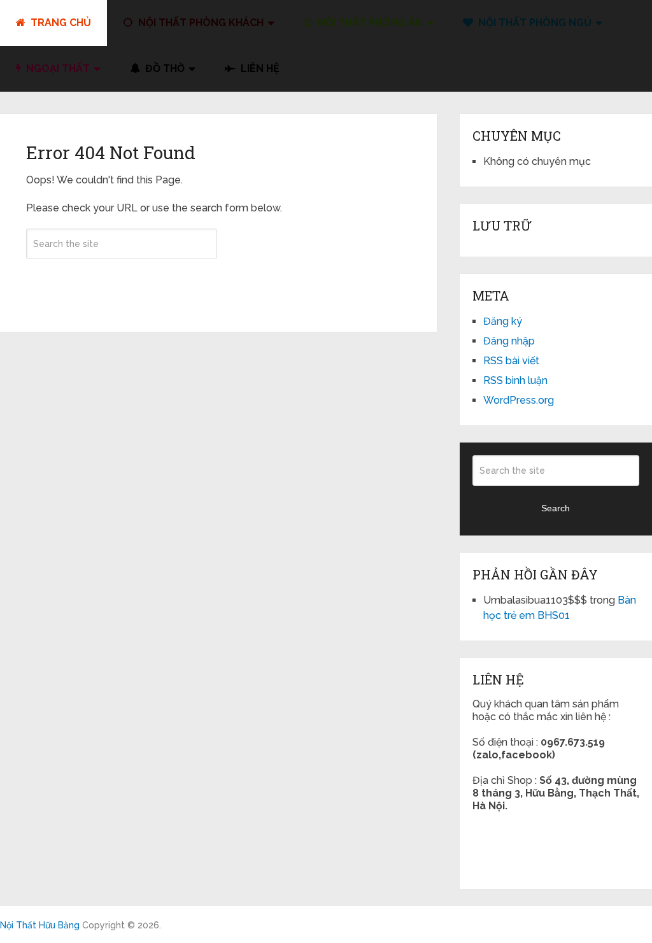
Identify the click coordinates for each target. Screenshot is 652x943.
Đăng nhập (509, 341)
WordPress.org (518, 400)
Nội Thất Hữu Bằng (40, 925)
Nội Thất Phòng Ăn (369, 23)
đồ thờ (164, 68)
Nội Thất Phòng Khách (200, 23)
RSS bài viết (511, 361)
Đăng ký (502, 321)
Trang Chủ (59, 23)
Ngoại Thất (57, 68)
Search (121, 281)
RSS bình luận (515, 380)
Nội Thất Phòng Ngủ (534, 23)
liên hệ (259, 68)
